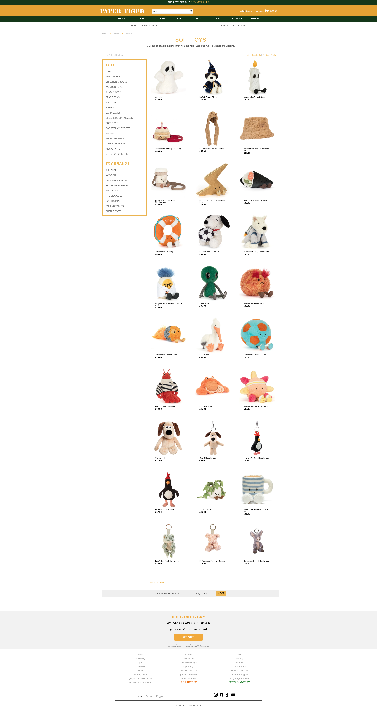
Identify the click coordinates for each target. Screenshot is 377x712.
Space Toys (113, 97)
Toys (109, 71)
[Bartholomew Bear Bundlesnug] (212, 128)
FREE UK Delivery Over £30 (144, 25)
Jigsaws (110, 133)
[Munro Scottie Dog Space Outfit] (257, 231)
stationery (159, 19)
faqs (239, 654)
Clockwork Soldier (118, 180)
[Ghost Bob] (168, 77)
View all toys (114, 76)
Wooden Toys (114, 87)
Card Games (113, 112)
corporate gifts (189, 666)
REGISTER (188, 637)
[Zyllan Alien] (212, 283)
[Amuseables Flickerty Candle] (257, 77)
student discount (189, 670)
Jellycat (121, 19)
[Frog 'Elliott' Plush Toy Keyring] (168, 541)
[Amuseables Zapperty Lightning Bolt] (212, 180)
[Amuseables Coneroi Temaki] (257, 180)
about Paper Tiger (188, 662)
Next (221, 593)
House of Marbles (117, 185)
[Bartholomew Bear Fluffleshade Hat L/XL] (257, 128)
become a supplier (239, 674)
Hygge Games (114, 196)
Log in (241, 11)
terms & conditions (239, 670)
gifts (198, 19)
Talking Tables (115, 206)
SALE (179, 19)
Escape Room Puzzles (119, 118)
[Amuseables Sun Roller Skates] (257, 386)
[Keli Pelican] (212, 335)
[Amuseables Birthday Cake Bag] (168, 128)
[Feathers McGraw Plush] (168, 489)
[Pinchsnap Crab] (212, 386)
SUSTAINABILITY (239, 682)
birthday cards (140, 674)
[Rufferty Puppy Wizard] (212, 77)
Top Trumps (113, 201)
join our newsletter (189, 674)
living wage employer (239, 678)
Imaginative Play (116, 138)
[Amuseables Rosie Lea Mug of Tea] (257, 489)
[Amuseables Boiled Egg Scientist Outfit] (168, 283)
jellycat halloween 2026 (140, 678)
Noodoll (111, 175)
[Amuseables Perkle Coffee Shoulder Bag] (168, 180)
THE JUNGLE (189, 682)
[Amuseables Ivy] (212, 489)
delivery (239, 658)
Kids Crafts (113, 149)
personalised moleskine (140, 682)
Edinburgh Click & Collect (232, 25)
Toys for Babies (115, 143)
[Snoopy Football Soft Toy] (212, 231)
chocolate (140, 666)
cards (141, 19)
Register (248, 11)
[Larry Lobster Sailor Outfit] (168, 386)
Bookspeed (113, 190)
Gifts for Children (117, 154)
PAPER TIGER (184, 706)
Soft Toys (112, 123)
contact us (189, 658)
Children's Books (116, 82)
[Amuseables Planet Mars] (257, 283)
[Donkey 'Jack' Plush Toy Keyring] (257, 541)
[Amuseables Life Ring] (168, 231)
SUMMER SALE (200, 2)
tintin (217, 19)
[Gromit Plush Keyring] (212, 438)
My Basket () (266, 11)
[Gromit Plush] (168, 438)
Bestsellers (253, 55)
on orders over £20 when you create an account (188, 623)
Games (110, 107)
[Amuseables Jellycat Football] (257, 335)
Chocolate (236, 19)
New (273, 55)
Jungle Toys (113, 92)
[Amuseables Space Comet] (168, 335)
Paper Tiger (154, 696)
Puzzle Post (113, 211)
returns (239, 662)
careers (189, 654)
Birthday (255, 19)
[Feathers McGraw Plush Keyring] (257, 438)
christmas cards (189, 678)
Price (265, 55)
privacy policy (239, 666)
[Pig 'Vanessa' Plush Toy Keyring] (212, 541)
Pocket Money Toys (118, 128)
